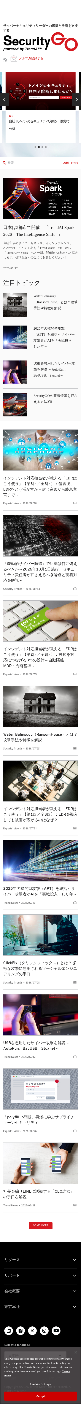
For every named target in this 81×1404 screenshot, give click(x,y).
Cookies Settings (40, 1384)
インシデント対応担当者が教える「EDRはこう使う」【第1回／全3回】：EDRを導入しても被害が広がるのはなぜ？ (40, 814)
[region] (40, 1375)
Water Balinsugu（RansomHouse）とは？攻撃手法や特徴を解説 (55, 302)
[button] (4, 99)
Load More (40, 1225)
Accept (40, 1396)
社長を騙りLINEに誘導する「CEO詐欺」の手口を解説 (38, 1194)
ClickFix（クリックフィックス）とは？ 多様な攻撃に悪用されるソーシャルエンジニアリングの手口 (40, 968)
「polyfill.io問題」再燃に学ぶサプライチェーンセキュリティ (38, 1120)
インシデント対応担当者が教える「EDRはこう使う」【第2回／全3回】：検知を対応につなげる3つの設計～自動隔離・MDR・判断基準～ (40, 657)
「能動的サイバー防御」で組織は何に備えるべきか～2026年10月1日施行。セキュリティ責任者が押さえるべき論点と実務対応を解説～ (40, 572)
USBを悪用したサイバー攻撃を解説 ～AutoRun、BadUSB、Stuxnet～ (54, 369)
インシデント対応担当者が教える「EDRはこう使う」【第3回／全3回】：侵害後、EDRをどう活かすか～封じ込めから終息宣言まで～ (40, 486)
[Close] (76, 1352)
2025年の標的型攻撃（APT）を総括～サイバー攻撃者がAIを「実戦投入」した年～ (40, 891)
